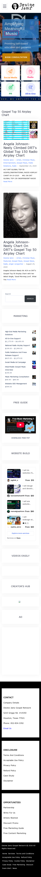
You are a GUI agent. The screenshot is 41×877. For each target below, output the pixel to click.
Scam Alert (6, 868)
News (15, 868)
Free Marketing (19, 865)
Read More (7, 181)
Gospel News (29, 261)
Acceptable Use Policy (13, 760)
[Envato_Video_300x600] (19, 601)
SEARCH (30, 299)
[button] (10, 72)
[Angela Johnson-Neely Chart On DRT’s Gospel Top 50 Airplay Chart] (20, 215)
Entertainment (9, 163)
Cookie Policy (19, 861)
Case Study (8, 776)
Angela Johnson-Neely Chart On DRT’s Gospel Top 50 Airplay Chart (20, 247)
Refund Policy (9, 770)
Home (4, 853)
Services (11, 853)
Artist (19, 160)
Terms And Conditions (13, 755)
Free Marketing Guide (13, 828)
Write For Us (9, 813)
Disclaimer (8, 781)
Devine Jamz (8, 160)
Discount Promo (10, 823)
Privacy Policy (9, 765)
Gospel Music (22, 163)
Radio (14, 166)
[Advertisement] (20, 651)
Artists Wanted (10, 818)
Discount (29, 865)
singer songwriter (16, 264)
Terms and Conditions (25, 853)
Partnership (8, 807)
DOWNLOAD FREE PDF (20, 438)
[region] (20, 57)
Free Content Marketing (14, 833)
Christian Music (28, 160)
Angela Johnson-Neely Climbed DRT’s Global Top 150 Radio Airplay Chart (20, 149)
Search (8, 294)
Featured (7, 261)
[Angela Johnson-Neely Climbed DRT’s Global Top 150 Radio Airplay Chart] (20, 130)
